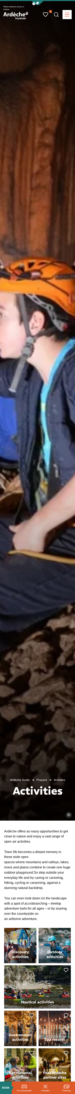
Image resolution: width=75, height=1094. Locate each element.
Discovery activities (20, 954)
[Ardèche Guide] (15, 15)
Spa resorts (54, 1039)
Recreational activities (20, 1075)
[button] (37, 3)
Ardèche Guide (20, 780)
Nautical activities (37, 1002)
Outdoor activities (54, 954)
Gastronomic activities (20, 1037)
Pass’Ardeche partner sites (54, 1075)
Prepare (41, 780)
